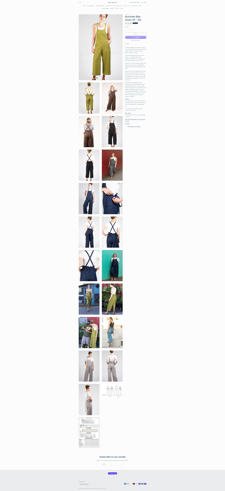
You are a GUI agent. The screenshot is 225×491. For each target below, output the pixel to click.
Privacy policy (103, 488)
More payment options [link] (135, 40)
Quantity (126, 27)
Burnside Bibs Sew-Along (134, 126)
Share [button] (128, 43)
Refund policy (97, 488)
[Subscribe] (122, 464)
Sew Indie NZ (84, 488)
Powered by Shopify (90, 488)
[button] (80, 2)
